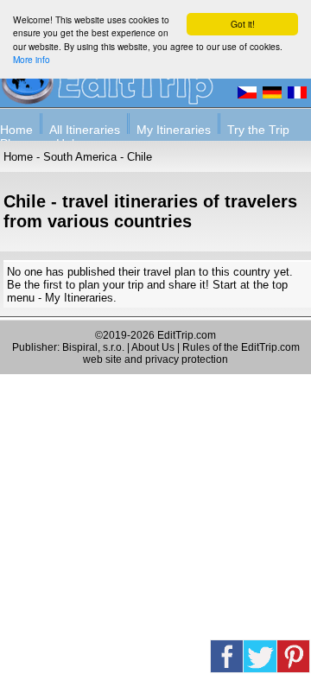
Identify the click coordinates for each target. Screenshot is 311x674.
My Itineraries (173, 130)
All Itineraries (84, 130)
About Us (153, 347)
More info (31, 59)
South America (80, 156)
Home (16, 130)
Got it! (243, 23)
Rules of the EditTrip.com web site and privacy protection (191, 353)
